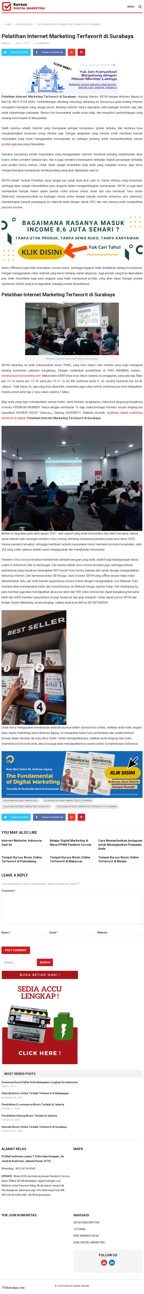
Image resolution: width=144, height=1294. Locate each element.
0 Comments (42, 43)
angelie (6, 43)
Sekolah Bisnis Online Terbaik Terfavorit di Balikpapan (35, 1093)
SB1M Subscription (39, 1194)
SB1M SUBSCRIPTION (86, 1222)
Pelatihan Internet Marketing (20, 800)
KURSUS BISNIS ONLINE (76, 1285)
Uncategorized (24, 24)
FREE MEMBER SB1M (86, 1235)
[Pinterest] (81, 52)
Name (6, 932)
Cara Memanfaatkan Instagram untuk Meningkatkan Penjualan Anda (120, 844)
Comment (9, 890)
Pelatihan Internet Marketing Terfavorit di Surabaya (86, 806)
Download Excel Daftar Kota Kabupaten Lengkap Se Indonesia (40, 1082)
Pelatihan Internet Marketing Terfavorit (26, 806)
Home (8, 24)
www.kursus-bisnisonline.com (21, 376)
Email (54, 932)
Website (102, 932)
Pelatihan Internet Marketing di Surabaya (67, 800)
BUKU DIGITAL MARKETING (89, 1242)
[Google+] (71, 52)
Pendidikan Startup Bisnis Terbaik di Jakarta (29, 1115)
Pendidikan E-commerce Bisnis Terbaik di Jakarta (33, 1104)
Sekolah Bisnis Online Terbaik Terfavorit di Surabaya (34, 1126)
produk (6, 144)
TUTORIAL (80, 1229)
